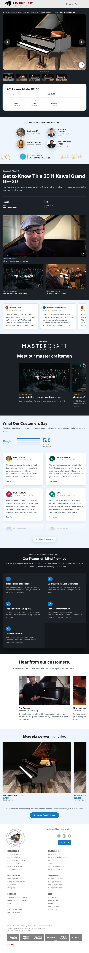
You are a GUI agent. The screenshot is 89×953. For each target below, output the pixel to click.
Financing (52, 903)
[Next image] (82, 42)
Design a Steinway (15, 866)
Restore (69, 4)
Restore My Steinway (16, 860)
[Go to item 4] (46, 71)
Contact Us (64, 842)
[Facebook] (59, 836)
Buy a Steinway (13, 857)
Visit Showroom (13, 869)
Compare (11, 888)
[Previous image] (7, 42)
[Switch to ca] (12, 944)
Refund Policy (22, 926)
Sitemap (50, 926)
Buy (77, 4)
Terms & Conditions (34, 926)
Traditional (34, 12)
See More (10, 481)
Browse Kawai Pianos (57, 857)
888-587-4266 (65, 832)
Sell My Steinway (14, 863)
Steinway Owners (55, 885)
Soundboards (12, 885)
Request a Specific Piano (44, 815)
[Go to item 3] (44, 71)
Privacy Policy (12, 926)
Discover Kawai (13, 912)
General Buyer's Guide (16, 900)
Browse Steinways (55, 869)
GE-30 (26, 12)
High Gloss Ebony (46, 12)
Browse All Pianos (55, 854)
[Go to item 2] (42, 71)
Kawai (20, 12)
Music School (53, 906)
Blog (9, 906)
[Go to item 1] (40, 71)
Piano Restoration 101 (16, 882)
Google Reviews (55, 882)
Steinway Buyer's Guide (17, 897)
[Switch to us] (8, 944)
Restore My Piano (14, 854)
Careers (44, 926)
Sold (56, 12)
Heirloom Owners (55, 888)
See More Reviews (43, 539)
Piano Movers (53, 900)
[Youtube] (69, 836)
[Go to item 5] (48, 71)
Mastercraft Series (15, 879)
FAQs (9, 903)
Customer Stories (55, 879)
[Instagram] (64, 836)
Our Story (52, 897)
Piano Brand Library (15, 909)
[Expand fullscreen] (82, 65)
